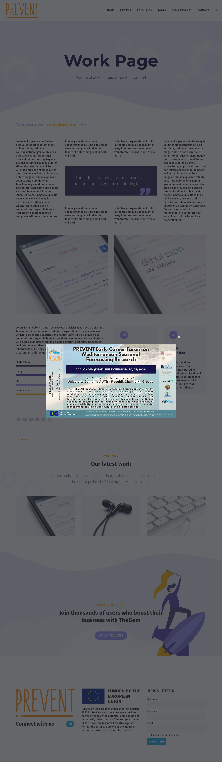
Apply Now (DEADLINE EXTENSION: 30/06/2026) (111, 369)
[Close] (179, 337)
